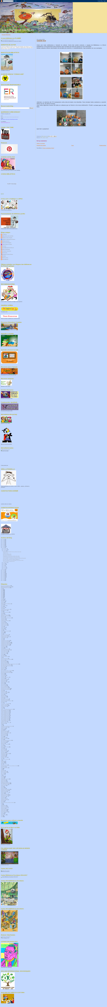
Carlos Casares (4, 625)
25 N (2, 598)
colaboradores (4, 637)
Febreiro (2, 683)
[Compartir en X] (53, 136)
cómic (2, 639)
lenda (2, 707)
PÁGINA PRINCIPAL (6, 34)
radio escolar (3, 780)
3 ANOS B (4, 234)
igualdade (3, 695)
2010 (3, 579)
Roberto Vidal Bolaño (5, 789)
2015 (3, 573)
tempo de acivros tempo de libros (7, 802)
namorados (3, 748)
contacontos (3, 647)
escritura (2, 678)
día (1, 657)
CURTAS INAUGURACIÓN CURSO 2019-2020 (11, 557)
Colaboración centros (5, 636)
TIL (1, 804)
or (1, 760)
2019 (41, 137)
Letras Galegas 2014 (5, 711)
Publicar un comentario (41, 143)
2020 (3, 546)
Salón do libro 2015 (5, 792)
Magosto (2, 729)
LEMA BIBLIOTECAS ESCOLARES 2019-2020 (11, 556)
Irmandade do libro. (5, 698)
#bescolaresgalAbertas (5, 585)
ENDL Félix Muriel (6, 249)
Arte (2, 611)
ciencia (2, 632)
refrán (2, 786)
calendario (3, 618)
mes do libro (3, 742)
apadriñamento (4, 610)
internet (2, 697)
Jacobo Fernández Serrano (6, 700)
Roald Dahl (3, 788)
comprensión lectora (5, 645)
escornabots (3, 675)
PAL (2, 763)
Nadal (2, 747)
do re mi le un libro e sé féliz (6, 670)
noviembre (5, 549)
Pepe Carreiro (4, 771)
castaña (2, 628)
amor (2, 606)
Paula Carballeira (4, 767)
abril (4, 565)
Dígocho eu (3, 668)
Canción (2, 621)
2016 (3, 572)
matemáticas (3, 737)
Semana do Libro (4, 795)
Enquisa (2, 673)
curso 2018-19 (4, 653)
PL (1, 775)
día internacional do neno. (6, 665)
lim (1, 724)
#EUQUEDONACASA (5, 587)
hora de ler (3, 693)
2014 (3, 574)
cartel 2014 (3, 627)
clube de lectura (4, 635)
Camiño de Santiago (5, 620)
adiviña (2, 602)
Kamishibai (3, 701)
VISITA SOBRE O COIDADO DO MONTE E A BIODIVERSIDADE (14, 558)
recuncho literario (4, 784)
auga (2, 613)
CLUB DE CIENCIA (5, 634)
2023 (3, 542)
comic (2, 638)
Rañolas (4, 256)
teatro (2, 801)
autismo (2, 614)
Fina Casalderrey (4, 686)
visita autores (3, 810)
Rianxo (2, 787)
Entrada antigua (102, 145)
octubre (4, 550)
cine (2, 633)
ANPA (2, 608)
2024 (3, 541)
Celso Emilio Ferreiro (5, 631)
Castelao (3, 629)
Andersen (3, 607)
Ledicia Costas (4, 706)
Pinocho (2, 774)
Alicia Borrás (3, 605)
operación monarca (5, 759)
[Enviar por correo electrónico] (50, 136)
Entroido (2, 674)
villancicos (3, 808)
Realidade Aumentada (5, 782)
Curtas (2, 654)
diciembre (5, 548)
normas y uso (3, 751)
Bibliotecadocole (5, 241)
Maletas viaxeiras (4, 730)
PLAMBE (3, 776)
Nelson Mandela (4, 750)
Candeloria (3, 622)
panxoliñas (3, 766)
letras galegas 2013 (5, 710)
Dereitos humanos (4, 656)
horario (2, 694)
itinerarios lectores (4, 699)
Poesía (2, 777)
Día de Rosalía (4, 662)
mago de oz (3, 728)
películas (3, 770)
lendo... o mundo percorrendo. (7, 709)
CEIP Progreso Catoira (7, 244)
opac (2, 758)
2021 (3, 545)
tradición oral (3, 806)
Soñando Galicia (4, 799)
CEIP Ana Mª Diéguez (6, 242)
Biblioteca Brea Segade (7, 237)
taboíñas (2, 800)
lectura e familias (4, 705)
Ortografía (3, 761)
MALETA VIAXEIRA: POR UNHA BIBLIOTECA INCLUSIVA (13, 560)
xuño (2, 816)
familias (2, 682)
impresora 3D (3, 696)
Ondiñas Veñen (4, 757)
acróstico (3, 601)
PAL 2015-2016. (4, 764)
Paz (1, 768)
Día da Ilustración (4, 658)
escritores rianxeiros (5, 677)
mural (2, 745)
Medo (2, 739)
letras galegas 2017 (5, 713)
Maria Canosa (4, 735)
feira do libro (3, 684)
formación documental (5, 689)
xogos (2, 813)
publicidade (3, 779)
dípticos (2, 669)
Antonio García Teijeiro (5, 609)
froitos (2, 690)
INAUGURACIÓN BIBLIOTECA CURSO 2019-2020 (12, 551)
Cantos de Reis (4, 624)
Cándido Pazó (4, 623)
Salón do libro (3, 791)
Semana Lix (3, 796)
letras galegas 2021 (5, 716)
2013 (3, 575)
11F (1, 588)
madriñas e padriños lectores (6, 726)
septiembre (5, 562)
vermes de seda (4, 807)
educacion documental (5, 671)
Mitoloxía (3, 743)
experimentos (3, 680)
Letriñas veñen (4, 721)
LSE (2, 725)
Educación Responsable (6, 672)
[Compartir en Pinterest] (56, 136)
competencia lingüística (5, 642)
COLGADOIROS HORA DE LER (8, 561)
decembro (3, 655)
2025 (3, 540)
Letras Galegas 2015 (5, 712)
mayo (4, 564)
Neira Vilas (3, 749)
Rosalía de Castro (4, 790)
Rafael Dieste (3, 781)
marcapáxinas (4, 734)
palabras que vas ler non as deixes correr (9, 765)
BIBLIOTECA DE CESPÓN (7, 236)
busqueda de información (6, 617)
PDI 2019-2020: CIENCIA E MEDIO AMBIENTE (11, 559)
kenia (2, 702)
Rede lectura (3, 785)
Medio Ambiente (4, 738)
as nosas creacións (5, 612)
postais (2, 778)
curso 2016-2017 (4, 651)
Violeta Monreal (4, 809)
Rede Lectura (5, 257)
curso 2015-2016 (4, 650)
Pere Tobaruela (4, 772)
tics (1, 803)
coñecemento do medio (5, 649)
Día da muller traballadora (6, 659)
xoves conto (3, 814)
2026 (3, 539)
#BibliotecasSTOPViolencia (6, 586)
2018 (2, 589)
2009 (3, 580)
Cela (2, 630)
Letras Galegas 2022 (5, 717)
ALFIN (2, 604)
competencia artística (5, 640)
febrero (4, 567)
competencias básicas (5, 644)
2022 (3, 544)
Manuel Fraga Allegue (5, 732)
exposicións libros (4, 681)
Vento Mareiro (5, 259)
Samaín (47, 137)
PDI (1, 769)
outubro (44, 137)
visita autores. (3, 811)
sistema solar (3, 798)
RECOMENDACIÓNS (5, 783)
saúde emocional (4, 794)
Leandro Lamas (4, 704)
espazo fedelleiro (4, 679)
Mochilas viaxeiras (4, 744)
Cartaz (2, 626)
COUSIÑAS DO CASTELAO (8, 247)
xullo (2, 815)
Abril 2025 (3, 600)
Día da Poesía (4, 661)
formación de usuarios (5, 688)
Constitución (3, 646)
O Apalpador (3, 754)
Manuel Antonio (4, 731)
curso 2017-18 (4, 652)
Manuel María (3, 733)
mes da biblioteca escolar (6, 740)
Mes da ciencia (4, 741)
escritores (3, 676)
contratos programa (5, 648)
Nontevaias (4, 252)
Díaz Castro (3, 666)
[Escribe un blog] (51, 136)
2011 (3, 578)
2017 (3, 571)
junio (4, 563)
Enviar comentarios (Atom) (48, 148)
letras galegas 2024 (5, 718)
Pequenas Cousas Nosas (7, 254)
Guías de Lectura (4, 692)
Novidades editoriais (5, 753)
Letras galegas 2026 (5, 720)
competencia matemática (6, 643)
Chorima (4, 246)
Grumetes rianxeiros (6, 251)
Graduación (3, 691)
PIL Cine (2, 773)
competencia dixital (5, 641)
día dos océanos (4, 663)
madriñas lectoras (4, 727)
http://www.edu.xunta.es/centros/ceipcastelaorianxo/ (10, 117)
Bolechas (3, 616)
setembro (3, 797)
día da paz (3, 660)
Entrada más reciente (41, 145)
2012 (3, 576)
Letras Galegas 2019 (5, 714)
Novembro (3, 752)
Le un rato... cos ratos (5, 703)
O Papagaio (3, 755)
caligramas (3, 619)
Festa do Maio (4, 685)
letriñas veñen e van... (5, 722)
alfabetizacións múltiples (6, 603)
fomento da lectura (4, 687)
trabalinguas (3, 805)
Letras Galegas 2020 (5, 715)
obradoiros (3, 756)
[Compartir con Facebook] (54, 136)
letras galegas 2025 (5, 719)
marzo (4, 566)
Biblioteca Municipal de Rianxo (8, 239)
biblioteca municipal (5, 615)
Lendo (2, 708)
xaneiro (2, 812)
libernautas (3, 723)
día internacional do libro (6, 664)
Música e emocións (5, 746)
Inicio (72, 145)
